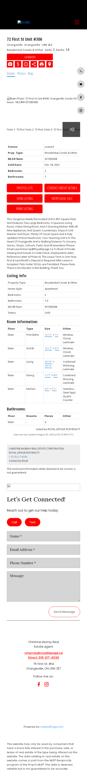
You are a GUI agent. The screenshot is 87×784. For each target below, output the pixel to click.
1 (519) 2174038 (18, 456)
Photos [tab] (21, 73)
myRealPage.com (52, 726)
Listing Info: (17, 275)
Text (32, 522)
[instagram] (47, 685)
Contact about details (62, 187)
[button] (81, 71)
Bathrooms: (16, 409)
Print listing (24, 208)
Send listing (25, 198)
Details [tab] (11, 73)
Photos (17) (25, 187)
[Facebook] (40, 685)
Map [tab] (30, 73)
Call (14, 522)
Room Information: (22, 321)
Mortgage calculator (62, 198)
